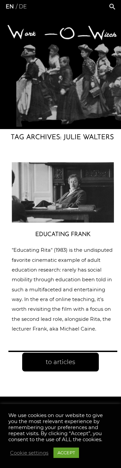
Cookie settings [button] (29, 453)
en (10, 6)
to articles (60, 362)
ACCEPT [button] (66, 452)
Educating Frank (62, 234)
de (23, 6)
